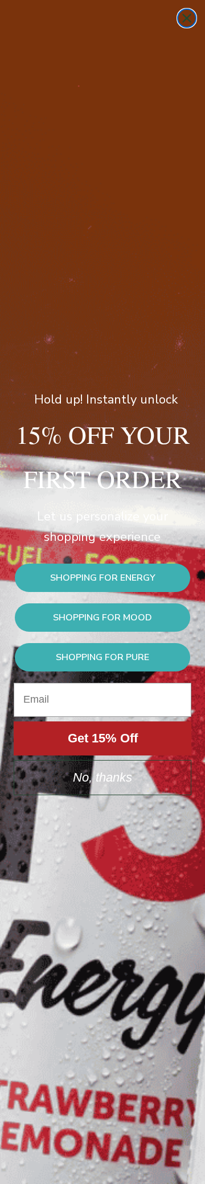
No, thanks (102, 777)
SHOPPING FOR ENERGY (102, 578)
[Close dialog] (187, 18)
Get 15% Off (103, 738)
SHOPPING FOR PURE (102, 657)
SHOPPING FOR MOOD (102, 617)
